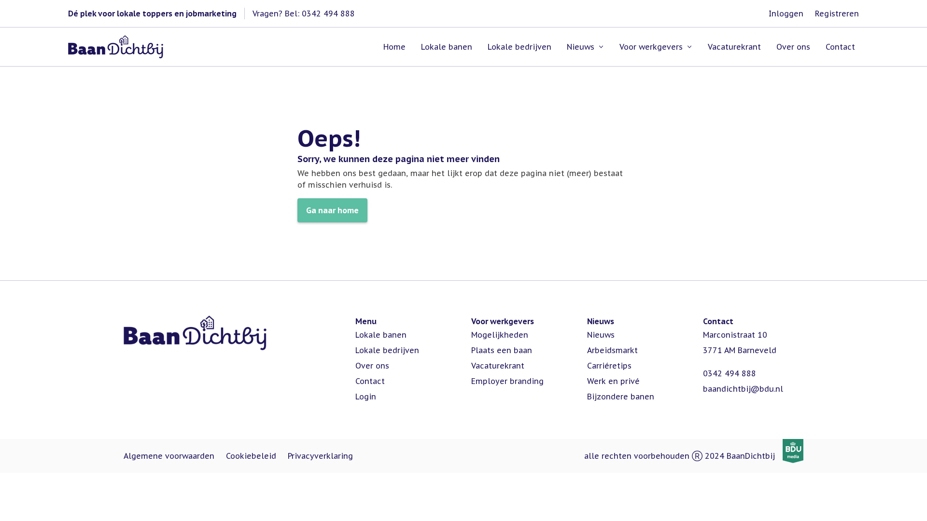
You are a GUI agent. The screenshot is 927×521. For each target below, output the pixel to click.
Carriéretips (609, 365)
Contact (370, 381)
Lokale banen (381, 335)
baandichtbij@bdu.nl (743, 389)
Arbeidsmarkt (612, 350)
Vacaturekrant (497, 365)
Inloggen (786, 13)
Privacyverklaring (320, 456)
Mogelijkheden (499, 335)
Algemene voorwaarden (169, 456)
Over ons (372, 365)
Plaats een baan (501, 350)
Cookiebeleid (251, 456)
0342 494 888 (729, 373)
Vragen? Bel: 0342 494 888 (304, 13)
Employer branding (507, 381)
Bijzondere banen (620, 396)
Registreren (837, 13)
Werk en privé (613, 381)
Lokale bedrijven (387, 350)
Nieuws (601, 335)
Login (365, 396)
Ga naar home (332, 210)
